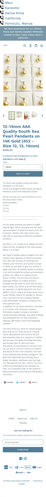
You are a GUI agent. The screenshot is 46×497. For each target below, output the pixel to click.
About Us (22, 418)
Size (5, 162)
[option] (12, 115)
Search (23, 410)
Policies (23, 423)
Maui (9, 3)
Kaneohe (12, 8)
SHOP (11, 418)
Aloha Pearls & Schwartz (20, 481)
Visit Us (33, 418)
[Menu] (41, 45)
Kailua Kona (14, 13)
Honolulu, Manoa (18, 23)
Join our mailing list (23, 431)
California (13, 18)
